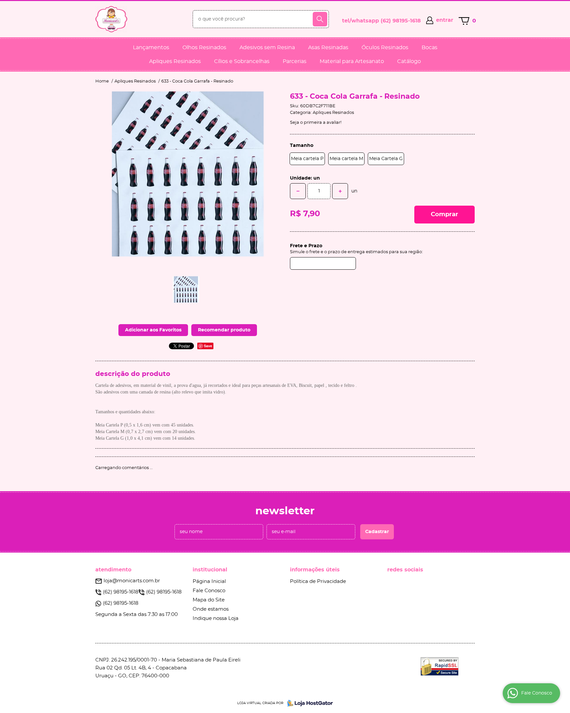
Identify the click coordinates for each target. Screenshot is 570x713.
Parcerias (294, 61)
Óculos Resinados (385, 47)
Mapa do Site (209, 599)
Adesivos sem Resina (267, 47)
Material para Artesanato (352, 61)
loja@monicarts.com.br (132, 580)
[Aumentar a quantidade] (340, 191)
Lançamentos (151, 47)
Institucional (210, 569)
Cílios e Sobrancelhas (241, 61)
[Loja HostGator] (308, 703)
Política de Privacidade (318, 581)
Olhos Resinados (204, 47)
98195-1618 (401, 20)
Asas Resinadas (328, 47)
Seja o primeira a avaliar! (315, 122)
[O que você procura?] (320, 19)
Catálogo (409, 61)
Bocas (429, 47)
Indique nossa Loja (215, 618)
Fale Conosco (209, 590)
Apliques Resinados (175, 61)
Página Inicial (209, 581)
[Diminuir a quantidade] (298, 191)
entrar (444, 20)
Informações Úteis (315, 569)
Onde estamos (211, 609)
